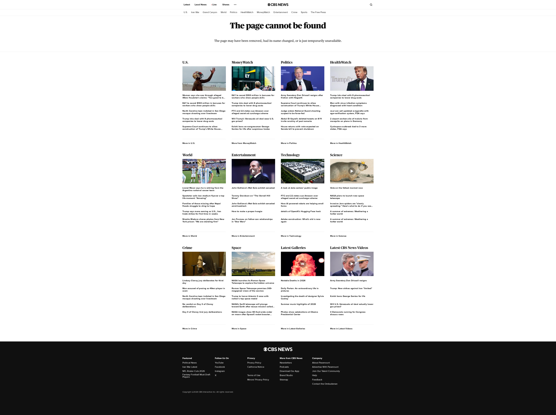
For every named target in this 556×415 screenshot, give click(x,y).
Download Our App (289, 371)
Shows (226, 4)
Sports (304, 12)
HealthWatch (247, 12)
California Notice (255, 367)
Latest (187, 4)
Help (314, 375)
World (223, 12)
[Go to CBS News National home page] (278, 4)
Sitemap (284, 380)
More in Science (338, 236)
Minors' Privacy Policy (258, 380)
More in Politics (289, 143)
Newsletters (286, 363)
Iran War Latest (189, 367)
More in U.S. (188, 143)
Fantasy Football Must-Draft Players (196, 375)
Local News (201, 4)
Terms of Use (253, 375)
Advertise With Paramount (325, 367)
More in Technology (291, 236)
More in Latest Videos (341, 328)
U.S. (186, 12)
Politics (233, 12)
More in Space (239, 328)
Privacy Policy (254, 363)
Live (214, 4)
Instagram (220, 371)
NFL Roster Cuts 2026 (193, 371)
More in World (189, 236)
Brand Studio (286, 375)
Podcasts (284, 367)
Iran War (195, 12)
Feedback (317, 380)
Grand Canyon (210, 12)
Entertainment (281, 12)
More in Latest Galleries (293, 328)
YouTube (219, 363)
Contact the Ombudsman (325, 384)
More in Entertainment (243, 236)
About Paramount (321, 363)
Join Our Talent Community (326, 371)
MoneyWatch (263, 12)
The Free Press (318, 12)
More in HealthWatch (341, 143)
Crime (294, 12)
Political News (189, 363)
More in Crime (189, 328)
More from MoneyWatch (244, 143)
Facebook (220, 367)
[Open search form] (371, 4)
